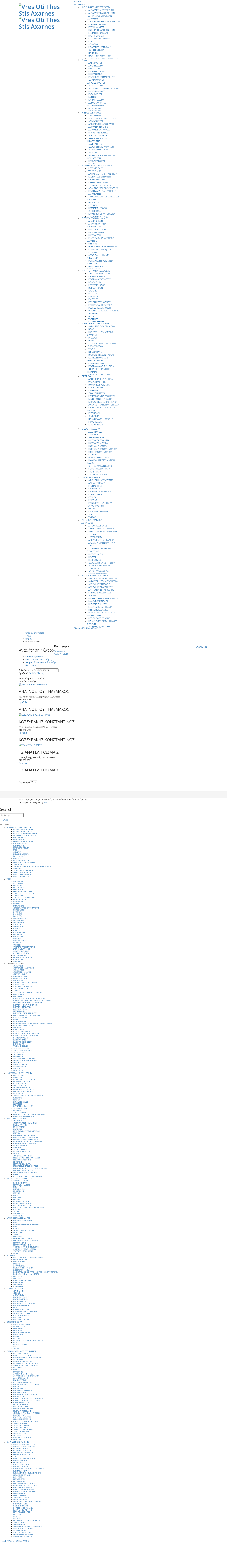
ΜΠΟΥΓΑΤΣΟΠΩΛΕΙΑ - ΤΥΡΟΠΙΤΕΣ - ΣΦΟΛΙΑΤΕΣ (104, 312)
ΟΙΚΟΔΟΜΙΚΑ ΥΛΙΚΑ (20, 1500)
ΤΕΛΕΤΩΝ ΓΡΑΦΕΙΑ (19, 1052)
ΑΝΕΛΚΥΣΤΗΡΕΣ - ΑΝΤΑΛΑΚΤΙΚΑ (103, 581)
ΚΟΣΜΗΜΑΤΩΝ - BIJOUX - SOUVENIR (99, 251)
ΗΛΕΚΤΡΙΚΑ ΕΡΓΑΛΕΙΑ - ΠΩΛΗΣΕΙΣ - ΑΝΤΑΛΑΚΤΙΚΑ (30, 1168)
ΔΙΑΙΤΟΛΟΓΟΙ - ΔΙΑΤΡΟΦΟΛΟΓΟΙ (103, 88)
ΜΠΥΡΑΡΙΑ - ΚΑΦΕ (96, 285)
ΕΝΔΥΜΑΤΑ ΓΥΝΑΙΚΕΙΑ (98, 440)
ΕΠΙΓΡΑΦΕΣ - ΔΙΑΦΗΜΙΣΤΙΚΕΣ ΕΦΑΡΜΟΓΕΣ (28, 1384)
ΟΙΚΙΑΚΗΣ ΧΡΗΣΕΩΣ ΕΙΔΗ (22, 1419)
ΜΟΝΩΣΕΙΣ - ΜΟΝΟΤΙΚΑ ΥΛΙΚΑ (23, 1489)
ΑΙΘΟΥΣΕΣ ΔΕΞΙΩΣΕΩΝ (99, 273)
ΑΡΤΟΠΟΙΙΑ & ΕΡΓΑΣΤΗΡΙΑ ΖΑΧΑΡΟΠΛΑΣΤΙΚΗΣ (100, 380)
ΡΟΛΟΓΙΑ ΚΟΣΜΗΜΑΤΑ (99, 468)
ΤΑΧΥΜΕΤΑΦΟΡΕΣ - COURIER (22, 1050)
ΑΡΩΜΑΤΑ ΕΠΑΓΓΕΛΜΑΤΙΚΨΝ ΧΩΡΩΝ (101, 544)
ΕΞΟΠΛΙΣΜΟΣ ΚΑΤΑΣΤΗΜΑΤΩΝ (23, 1382)
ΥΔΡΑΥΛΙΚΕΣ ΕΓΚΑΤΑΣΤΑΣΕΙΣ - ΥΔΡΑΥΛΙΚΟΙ (27, 1527)
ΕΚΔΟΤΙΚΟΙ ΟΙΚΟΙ (96, 161)
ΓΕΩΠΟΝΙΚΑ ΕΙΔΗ (96, 554)
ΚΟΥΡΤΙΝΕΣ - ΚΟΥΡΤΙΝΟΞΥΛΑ (23, 1409)
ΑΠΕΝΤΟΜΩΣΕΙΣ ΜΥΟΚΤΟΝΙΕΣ (102, 118)
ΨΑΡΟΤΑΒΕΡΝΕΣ (18, 1214)
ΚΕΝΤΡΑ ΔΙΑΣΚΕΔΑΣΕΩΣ (99, 279)
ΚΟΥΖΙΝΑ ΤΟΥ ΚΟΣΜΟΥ (99, 302)
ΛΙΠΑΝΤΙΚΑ (93, 44)
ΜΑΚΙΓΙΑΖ (92, 500)
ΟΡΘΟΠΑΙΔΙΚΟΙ (18, 922)
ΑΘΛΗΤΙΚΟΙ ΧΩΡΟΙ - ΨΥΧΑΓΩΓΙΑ (103, 188)
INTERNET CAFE (95, 168)
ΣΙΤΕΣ (15, 1516)
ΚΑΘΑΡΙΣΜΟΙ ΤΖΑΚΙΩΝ (21, 1009)
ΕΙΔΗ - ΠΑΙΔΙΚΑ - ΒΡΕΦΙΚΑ (100, 451)
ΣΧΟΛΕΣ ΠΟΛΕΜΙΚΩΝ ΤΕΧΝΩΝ (102, 343)
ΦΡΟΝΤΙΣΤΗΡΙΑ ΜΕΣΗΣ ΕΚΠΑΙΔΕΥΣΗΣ (98, 370)
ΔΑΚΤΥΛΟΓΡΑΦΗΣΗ (97, 135)
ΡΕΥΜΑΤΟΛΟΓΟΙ (18, 937)
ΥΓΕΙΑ (84, 59)
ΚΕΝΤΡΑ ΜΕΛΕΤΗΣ (96, 363)
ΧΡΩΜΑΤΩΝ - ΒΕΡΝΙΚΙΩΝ (21, 1152)
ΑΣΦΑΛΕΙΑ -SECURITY (98, 126)
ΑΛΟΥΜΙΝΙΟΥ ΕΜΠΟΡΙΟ (99, 584)
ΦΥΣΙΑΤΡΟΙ (17, 939)
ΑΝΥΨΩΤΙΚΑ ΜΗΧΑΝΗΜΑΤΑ (22, 1156)
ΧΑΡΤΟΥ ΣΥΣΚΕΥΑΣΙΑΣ (20, 1150)
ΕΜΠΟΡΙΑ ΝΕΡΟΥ (96, 232)
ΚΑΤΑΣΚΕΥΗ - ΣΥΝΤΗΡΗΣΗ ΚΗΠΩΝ (25, 1013)
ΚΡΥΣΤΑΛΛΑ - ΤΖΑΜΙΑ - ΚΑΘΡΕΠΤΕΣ (25, 1483)
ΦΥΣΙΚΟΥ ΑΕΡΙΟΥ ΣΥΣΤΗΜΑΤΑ (23, 1529)
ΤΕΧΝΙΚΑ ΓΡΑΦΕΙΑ (19, 1522)
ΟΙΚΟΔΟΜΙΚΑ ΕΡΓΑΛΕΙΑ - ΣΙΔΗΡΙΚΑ (25, 1172)
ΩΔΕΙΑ (15, 1253)
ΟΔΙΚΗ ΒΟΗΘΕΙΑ (96, 50)
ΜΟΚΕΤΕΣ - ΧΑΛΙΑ (19, 1415)
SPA (90, 514)
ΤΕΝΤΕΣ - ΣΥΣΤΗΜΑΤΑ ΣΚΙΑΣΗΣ (23, 1429)
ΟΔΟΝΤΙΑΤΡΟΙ (18, 916)
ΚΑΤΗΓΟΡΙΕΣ (80, 4)
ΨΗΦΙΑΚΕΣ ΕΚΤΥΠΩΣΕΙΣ (21, 1067)
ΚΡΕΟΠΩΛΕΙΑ (94, 413)
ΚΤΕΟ (90, 41)
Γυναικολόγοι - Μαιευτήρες (38, 659)
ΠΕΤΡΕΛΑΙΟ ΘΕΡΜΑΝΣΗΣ (21, 1032)
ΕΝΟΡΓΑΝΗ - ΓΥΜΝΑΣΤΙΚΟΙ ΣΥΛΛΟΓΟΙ (100, 333)
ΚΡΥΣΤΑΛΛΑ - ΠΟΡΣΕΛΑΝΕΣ (22, 1411)
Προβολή (23, 673)
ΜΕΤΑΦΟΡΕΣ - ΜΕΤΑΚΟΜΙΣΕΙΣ (23, 1026)
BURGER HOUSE (95, 287)
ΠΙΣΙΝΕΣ (92, 340)
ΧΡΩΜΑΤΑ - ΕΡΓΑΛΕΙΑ (20, 1531)
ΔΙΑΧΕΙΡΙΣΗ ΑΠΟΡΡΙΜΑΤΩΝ (101, 146)
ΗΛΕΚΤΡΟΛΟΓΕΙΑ (96, 35)
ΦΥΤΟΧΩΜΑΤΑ (95, 537)
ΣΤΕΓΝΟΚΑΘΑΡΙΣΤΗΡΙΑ (21, 1011)
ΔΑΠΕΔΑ (92, 595)
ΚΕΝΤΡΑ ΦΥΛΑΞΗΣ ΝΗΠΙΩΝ (101, 366)
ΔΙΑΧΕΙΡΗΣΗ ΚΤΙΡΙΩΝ (98, 149)
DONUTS (92, 293)
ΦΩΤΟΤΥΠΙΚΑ (17, 1063)
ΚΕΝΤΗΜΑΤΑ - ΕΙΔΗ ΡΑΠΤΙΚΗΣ (102, 191)
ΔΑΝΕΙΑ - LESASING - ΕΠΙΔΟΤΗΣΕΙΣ (97, 140)
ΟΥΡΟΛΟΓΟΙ (17, 924)
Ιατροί (28, 638)
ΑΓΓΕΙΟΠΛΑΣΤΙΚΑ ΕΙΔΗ (98, 525)
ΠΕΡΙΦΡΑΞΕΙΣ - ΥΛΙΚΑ (20, 1504)
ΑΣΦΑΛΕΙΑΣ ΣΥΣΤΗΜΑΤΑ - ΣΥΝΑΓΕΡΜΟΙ (100, 550)
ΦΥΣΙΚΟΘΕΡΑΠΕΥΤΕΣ (20, 941)
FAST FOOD (93, 296)
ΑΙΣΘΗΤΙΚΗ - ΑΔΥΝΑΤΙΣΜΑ (100, 480)
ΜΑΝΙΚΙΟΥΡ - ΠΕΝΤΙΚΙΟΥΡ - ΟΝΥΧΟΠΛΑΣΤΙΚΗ (100, 504)
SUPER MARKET (18, 1287)
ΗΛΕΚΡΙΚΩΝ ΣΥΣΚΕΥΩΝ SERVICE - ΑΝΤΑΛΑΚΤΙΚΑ (29, 999)
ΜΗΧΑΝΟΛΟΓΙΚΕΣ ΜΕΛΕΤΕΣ (22, 1487)
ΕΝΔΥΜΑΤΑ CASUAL (97, 446)
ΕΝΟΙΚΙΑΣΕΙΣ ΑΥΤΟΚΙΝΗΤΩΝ (101, 30)
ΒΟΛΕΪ (91, 329)
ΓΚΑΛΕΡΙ (92, 557)
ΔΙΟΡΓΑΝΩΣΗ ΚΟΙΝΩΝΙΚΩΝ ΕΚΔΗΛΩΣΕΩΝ (101, 157)
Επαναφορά (201, 646)
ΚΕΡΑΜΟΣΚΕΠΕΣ (19, 1479)
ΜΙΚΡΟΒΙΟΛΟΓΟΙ (96, 108)
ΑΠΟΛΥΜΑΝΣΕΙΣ (95, 121)
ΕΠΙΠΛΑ (16, 1386)
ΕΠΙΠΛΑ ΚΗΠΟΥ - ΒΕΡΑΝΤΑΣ (22, 1390)
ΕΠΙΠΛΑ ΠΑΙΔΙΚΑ (19, 1397)
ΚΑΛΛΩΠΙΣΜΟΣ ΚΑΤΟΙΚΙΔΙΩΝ (101, 213)
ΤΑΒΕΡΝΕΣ (93, 319)
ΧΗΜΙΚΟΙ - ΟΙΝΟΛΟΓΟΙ (21, 1065)
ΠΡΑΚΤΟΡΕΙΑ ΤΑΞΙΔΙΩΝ (21, 1038)
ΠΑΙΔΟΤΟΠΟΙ (94, 202)
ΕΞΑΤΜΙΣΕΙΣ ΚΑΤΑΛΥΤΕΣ (99, 33)
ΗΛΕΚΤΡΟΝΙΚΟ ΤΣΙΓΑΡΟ (99, 457)
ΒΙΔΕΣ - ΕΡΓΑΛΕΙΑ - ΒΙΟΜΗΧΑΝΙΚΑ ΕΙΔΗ (26, 1158)
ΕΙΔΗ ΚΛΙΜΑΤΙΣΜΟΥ (20, 1380)
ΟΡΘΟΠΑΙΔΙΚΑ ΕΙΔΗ (20, 955)
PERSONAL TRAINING (98, 511)
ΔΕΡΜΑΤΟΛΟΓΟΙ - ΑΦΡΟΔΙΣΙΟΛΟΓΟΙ (96, 81)
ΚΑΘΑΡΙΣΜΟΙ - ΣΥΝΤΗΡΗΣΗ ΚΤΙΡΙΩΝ (25, 1005)
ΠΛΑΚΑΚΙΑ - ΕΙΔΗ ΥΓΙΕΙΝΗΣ (22, 1510)
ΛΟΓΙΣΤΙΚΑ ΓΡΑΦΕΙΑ (20, 1017)
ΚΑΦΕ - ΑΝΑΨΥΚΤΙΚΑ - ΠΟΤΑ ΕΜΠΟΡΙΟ (101, 409)
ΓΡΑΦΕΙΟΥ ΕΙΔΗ (95, 560)
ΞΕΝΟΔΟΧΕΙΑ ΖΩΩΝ (20, 1108)
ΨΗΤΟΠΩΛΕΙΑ (18, 1216)
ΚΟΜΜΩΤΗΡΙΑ (95, 494)
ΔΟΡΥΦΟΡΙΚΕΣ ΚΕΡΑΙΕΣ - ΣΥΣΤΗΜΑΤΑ (99, 567)
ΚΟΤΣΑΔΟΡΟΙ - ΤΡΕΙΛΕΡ (99, 38)
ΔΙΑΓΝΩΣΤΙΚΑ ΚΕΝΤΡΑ (21, 953)
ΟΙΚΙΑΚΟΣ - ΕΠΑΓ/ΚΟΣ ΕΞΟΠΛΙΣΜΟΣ (91, 521)
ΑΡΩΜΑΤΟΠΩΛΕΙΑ (96, 483)
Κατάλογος (38, 673)
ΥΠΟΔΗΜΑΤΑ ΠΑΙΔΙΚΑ (98, 474)
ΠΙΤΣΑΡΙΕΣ (93, 316)
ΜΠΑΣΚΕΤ (92, 337)
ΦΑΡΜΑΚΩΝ (17, 1148)
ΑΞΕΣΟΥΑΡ (93, 434)
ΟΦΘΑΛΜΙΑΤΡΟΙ (18, 926)
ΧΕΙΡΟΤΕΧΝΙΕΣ (94, 193)
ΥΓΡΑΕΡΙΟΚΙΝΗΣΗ (19, 864)
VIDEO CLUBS (94, 171)
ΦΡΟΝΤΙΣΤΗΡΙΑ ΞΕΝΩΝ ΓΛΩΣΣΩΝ (24, 1249)
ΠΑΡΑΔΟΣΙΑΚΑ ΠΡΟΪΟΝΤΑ (100, 418)
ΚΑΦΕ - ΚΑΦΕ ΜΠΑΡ (97, 276)
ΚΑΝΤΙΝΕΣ (93, 299)
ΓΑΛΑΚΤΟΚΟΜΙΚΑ (96, 387)
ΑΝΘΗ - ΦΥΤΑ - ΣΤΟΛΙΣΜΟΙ (101, 528)
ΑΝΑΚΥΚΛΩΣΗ (95, 115)
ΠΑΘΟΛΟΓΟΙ (17, 929)
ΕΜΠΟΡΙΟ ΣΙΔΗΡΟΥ (97, 604)
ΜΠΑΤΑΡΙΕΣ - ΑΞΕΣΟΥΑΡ (99, 47)
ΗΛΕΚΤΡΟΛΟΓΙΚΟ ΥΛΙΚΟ (99, 618)
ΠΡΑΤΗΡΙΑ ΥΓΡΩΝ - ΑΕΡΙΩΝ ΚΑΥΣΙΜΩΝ (26, 1034)
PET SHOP (93, 205)
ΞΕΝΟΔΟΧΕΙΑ (17, 1028)
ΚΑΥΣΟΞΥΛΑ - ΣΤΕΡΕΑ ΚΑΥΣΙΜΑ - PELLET (26, 1015)
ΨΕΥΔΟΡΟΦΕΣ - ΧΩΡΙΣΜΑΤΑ (22, 1537)
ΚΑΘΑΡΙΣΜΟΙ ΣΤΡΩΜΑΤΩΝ (22, 1007)
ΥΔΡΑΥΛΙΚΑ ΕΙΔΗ (19, 1525)
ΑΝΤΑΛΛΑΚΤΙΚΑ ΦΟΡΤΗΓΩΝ (101, 13)
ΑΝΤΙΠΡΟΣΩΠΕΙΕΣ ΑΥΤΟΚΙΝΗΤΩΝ (104, 21)
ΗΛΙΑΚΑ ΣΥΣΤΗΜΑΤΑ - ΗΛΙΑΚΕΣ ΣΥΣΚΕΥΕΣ (102, 622)
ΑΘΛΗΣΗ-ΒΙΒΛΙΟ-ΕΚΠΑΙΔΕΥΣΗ (96, 323)
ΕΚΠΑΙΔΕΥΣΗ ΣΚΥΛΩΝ (98, 208)
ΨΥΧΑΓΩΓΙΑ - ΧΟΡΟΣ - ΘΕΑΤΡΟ (23, 1251)
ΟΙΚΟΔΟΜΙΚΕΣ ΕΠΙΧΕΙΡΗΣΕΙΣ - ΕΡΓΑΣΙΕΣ (27, 1502)
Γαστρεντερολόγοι (34, 656)
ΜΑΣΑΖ (91, 508)
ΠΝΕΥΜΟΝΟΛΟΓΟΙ (19, 933)
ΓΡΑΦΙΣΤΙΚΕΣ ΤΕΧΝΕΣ (98, 132)
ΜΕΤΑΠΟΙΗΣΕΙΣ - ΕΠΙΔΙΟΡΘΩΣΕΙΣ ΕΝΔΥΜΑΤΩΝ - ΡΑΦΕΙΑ (32, 1024)
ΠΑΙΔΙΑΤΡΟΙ (17, 931)
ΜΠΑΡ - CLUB (94, 282)
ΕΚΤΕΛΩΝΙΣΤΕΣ (18, 997)
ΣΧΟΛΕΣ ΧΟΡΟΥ (95, 346)
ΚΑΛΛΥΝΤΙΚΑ (94, 488)
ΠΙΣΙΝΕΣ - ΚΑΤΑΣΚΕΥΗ (20, 1506)
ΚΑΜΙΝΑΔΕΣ (17, 1477)
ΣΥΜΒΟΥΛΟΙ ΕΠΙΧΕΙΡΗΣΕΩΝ (22, 1042)
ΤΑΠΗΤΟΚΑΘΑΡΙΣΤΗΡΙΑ (21, 1048)
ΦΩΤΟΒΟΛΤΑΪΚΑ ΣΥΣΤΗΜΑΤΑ (23, 1535)
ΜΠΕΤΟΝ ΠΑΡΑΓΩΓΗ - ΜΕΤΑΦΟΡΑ (24, 1492)
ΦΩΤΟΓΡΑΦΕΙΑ (18, 1056)
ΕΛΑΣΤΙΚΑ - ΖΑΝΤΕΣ (97, 24)
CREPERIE (92, 290)
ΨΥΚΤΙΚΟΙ (16, 1069)
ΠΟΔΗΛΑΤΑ (17, 1110)
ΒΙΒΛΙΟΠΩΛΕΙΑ (95, 352)
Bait (46, 802)
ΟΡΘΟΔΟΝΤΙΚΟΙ (18, 920)
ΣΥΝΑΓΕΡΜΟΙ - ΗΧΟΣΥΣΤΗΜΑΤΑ (103, 58)
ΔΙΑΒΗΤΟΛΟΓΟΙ (95, 85)
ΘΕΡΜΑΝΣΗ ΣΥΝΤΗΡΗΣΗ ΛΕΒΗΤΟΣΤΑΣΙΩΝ (27, 1003)
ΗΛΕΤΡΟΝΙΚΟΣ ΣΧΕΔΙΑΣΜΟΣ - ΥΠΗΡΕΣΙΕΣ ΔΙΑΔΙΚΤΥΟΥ (32, 1001)
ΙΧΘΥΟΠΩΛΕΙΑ (95, 421)
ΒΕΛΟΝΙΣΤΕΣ (94, 68)
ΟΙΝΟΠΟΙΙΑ (93, 416)
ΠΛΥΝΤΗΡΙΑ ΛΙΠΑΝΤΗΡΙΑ (99, 55)
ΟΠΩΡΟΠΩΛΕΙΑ (95, 424)
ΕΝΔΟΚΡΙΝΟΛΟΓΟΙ (97, 91)
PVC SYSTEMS (17, 1514)
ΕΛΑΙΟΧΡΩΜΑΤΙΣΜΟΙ (98, 601)
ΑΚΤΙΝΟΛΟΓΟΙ (95, 62)
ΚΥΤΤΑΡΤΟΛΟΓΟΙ (96, 99)
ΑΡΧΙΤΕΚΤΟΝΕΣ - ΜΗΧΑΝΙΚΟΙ (101, 589)
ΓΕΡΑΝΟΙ (16, 1174)
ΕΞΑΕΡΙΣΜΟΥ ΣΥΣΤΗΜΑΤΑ (100, 607)
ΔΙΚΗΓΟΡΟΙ (93, 152)
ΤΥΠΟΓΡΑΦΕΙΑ (18, 1054)
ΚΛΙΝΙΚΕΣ (92, 97)
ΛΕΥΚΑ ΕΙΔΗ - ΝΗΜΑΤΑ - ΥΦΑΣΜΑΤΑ (99, 256)
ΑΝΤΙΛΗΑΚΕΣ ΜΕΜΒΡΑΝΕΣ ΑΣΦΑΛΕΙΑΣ (100, 17)
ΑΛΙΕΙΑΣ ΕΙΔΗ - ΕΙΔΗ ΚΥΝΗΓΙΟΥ (102, 173)
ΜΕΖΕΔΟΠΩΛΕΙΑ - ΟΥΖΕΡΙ (100, 307)
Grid (31, 673)
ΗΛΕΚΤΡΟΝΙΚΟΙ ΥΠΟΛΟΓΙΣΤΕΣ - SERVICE (26, 1401)
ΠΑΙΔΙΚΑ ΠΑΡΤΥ (18, 1030)
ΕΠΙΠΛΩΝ (92, 243)
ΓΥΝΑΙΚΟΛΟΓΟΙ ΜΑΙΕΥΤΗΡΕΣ (101, 77)
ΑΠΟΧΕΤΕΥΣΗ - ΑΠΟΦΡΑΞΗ (101, 124)
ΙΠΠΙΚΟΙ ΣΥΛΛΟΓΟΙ (96, 179)
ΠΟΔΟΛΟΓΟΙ (17, 935)
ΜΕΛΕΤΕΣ (16, 1019)
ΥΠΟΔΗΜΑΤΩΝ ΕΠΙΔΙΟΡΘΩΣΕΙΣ (24, 1059)
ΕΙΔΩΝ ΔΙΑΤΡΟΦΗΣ (97, 229)
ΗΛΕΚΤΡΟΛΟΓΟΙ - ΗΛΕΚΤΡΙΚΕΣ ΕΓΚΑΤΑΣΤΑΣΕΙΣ (101, 614)
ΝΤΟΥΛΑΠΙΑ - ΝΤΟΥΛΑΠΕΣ (22, 1417)
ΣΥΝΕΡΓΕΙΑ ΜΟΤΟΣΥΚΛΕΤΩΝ (23, 875)
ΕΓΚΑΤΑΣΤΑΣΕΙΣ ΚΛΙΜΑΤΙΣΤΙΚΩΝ (103, 598)
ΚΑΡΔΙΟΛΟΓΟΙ (95, 94)
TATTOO (92, 517)
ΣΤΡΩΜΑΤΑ (17, 1436)
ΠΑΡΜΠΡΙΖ (93, 53)
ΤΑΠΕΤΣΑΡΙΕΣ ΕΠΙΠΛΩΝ (21, 1425)
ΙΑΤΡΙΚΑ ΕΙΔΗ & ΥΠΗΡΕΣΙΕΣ (22, 957)
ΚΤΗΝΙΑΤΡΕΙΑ (18, 959)
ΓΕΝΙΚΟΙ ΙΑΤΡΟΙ (95, 74)
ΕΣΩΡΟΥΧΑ (93, 454)
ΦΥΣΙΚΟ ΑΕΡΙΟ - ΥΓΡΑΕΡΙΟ (22, 1438)
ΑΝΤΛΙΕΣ (16, 1154)
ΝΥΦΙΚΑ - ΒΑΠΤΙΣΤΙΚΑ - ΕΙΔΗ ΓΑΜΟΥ (101, 461)
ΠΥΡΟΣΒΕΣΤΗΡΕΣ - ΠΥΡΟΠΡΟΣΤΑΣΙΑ (25, 1421)
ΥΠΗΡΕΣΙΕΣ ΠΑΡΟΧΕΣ (91, 112)
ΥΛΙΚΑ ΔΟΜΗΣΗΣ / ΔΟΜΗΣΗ (95, 575)
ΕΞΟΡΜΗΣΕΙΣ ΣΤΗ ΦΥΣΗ (99, 176)
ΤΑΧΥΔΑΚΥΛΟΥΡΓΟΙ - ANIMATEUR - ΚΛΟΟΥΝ (104, 198)
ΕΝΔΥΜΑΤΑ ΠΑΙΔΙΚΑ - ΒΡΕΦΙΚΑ (102, 448)
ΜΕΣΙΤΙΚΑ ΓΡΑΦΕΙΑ (19, 1022)
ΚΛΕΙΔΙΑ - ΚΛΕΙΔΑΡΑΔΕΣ (21, 1407)
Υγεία (28, 635)
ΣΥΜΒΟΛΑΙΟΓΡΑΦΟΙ (20, 1040)
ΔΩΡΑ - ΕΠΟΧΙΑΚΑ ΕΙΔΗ (99, 571)
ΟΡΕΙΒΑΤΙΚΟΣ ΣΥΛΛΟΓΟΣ (100, 182)
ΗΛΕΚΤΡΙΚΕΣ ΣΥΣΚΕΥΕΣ (21, 1403)
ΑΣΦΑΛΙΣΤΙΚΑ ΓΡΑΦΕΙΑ (99, 129)
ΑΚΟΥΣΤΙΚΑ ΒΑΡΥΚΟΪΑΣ (21, 951)
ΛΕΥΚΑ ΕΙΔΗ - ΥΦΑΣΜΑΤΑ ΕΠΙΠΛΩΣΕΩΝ (26, 1413)
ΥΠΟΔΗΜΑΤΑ (94, 471)
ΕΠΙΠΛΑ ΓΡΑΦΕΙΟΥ (19, 1388)
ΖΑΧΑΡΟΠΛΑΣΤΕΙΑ (96, 393)
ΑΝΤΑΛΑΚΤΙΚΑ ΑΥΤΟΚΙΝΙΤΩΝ (101, 10)
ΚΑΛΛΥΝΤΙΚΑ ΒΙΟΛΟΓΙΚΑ (99, 491)
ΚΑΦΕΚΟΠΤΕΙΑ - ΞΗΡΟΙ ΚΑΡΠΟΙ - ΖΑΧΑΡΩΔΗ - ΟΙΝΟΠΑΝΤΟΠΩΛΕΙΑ (103, 403)
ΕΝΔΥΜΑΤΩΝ (94, 235)
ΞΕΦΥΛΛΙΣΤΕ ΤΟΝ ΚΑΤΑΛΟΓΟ (87, 628)
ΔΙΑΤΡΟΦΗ (87, 376)
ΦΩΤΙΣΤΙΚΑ (17, 1440)
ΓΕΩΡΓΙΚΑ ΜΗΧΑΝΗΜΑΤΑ (22, 1164)
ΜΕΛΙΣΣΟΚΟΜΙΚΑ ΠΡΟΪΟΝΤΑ (101, 396)
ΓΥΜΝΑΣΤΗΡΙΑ (95, 485)
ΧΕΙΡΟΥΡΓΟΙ (17, 943)
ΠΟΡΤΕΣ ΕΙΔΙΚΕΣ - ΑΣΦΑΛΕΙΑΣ (23, 1508)
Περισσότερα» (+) (33, 665)
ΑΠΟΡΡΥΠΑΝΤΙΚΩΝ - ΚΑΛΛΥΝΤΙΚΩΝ (97, 225)
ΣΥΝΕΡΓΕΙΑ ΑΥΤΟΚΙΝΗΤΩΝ (22, 873)
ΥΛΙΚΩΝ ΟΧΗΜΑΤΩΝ (20, 1146)
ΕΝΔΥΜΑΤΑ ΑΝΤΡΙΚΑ (98, 443)
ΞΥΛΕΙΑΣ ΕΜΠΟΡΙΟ (19, 1494)
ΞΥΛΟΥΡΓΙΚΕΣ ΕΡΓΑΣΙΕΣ (21, 1498)
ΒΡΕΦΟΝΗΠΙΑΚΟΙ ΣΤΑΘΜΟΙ (101, 354)
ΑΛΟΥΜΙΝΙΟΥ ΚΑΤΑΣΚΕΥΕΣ (100, 587)
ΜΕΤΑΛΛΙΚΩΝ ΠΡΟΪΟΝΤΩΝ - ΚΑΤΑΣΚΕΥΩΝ (100, 262)
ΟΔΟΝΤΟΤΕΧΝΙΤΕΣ (19, 918)
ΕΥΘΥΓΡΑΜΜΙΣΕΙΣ (96, 27)
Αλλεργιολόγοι (61, 653)
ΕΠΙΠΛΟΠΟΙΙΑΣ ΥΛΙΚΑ (98, 609)
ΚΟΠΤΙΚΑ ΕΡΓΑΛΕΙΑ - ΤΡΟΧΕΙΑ (23, 1170)
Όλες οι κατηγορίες (34, 632)
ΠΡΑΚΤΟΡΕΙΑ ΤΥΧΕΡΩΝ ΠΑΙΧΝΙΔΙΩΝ (25, 1036)
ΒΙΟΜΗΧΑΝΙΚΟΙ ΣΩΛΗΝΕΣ (22, 1160)
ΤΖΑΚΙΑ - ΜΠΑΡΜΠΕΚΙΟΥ (21, 1432)
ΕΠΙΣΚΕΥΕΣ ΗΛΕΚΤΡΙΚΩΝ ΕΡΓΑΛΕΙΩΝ (25, 1166)
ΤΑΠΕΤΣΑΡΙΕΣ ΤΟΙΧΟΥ (20, 1428)
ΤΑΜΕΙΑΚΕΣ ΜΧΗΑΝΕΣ (20, 1046)
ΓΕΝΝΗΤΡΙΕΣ (17, 1162)
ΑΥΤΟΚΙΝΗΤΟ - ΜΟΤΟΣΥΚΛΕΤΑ (96, 7)
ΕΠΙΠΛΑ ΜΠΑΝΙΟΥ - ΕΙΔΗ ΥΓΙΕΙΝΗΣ (25, 1395)
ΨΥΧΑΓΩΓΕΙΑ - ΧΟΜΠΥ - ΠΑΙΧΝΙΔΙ (97, 165)
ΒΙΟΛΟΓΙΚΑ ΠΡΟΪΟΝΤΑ (99, 384)
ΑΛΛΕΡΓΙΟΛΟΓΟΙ (95, 65)
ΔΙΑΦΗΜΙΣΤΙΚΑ (95, 144)
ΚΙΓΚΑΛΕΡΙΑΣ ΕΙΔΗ (19, 1481)
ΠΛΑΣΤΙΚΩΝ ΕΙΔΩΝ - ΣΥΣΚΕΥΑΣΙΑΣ (97, 268)
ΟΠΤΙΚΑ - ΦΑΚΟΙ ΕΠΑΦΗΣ (100, 465)
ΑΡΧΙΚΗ (77, 1)
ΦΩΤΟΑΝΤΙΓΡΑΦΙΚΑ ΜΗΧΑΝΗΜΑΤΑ (25, 1061)
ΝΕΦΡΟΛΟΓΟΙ (17, 914)
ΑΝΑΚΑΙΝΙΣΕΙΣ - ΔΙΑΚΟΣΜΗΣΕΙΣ (102, 578)
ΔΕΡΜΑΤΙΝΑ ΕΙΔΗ (96, 437)
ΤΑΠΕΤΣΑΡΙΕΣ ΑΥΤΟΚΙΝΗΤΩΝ (23, 871)
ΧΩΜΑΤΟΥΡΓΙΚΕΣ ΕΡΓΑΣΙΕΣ (22, 1533)
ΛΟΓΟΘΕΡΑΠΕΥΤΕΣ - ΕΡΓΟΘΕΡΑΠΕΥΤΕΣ (97, 104)
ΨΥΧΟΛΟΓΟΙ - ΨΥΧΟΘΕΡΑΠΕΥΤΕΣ (24, 947)
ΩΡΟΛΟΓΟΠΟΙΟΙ (18, 1071)
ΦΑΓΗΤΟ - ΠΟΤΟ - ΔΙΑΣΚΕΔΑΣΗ (97, 270)
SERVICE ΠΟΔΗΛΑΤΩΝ (20, 1112)
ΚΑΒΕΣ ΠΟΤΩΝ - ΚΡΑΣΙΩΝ (100, 399)
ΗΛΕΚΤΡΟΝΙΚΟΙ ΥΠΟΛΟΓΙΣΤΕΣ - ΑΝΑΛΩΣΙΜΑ (28, 1399)
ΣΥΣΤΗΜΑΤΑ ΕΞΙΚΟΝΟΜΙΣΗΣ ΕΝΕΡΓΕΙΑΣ (27, 1520)
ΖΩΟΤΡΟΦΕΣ (94, 211)
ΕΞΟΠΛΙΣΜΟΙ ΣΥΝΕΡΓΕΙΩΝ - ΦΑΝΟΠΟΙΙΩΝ (27, 1176)
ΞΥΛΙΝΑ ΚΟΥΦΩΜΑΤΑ (20, 1496)
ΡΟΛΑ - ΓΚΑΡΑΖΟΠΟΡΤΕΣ (21, 1512)
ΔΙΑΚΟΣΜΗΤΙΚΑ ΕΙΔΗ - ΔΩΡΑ (101, 562)
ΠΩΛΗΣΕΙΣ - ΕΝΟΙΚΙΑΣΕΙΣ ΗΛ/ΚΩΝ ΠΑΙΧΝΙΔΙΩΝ (29, 1114)
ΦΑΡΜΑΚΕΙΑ (17, 962)
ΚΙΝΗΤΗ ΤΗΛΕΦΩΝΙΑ (20, 1405)
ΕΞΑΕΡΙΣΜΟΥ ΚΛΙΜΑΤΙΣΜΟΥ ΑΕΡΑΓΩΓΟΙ (100, 239)
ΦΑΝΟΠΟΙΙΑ (17, 869)
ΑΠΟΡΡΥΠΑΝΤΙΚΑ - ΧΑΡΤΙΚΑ (101, 540)
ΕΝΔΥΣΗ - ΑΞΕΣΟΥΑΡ (91, 428)
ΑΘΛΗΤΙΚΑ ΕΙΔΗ (95, 431)
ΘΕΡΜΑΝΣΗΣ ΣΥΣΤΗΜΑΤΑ (22, 1475)
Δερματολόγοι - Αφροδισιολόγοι (41, 662)
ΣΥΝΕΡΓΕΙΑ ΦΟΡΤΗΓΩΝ (21, 877)
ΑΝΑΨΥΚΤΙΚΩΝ (95, 221)
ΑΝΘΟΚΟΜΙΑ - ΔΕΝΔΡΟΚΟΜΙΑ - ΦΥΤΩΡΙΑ (102, 533)
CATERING (93, 390)
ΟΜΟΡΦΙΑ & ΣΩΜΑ (91, 477)
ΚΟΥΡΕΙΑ (92, 497)
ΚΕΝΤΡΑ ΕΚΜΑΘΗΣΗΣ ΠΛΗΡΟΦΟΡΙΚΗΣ (97, 359)
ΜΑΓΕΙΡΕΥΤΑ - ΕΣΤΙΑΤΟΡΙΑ (100, 305)
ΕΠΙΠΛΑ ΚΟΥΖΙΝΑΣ (19, 1392)
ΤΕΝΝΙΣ (91, 349)
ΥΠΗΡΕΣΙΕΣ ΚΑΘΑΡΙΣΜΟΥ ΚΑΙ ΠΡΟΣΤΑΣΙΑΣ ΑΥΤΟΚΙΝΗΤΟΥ (32, 866)
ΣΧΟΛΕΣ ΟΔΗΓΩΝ (19, 1044)
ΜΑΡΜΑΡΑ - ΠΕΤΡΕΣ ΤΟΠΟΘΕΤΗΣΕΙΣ (25, 1485)
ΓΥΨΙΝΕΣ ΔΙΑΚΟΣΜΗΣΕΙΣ (99, 592)
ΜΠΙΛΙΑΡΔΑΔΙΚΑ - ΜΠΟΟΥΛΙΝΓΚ (24, 1116)
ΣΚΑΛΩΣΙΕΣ (17, 1518)
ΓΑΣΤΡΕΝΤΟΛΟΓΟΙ (97, 71)
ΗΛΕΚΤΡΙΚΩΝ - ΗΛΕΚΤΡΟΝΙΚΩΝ (102, 246)
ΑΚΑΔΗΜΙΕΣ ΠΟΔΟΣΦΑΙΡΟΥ (101, 326)
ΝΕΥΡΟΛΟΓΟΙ (17, 912)
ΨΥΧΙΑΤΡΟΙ (17, 945)
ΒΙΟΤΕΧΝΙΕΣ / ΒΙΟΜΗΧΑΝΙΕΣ (95, 218)
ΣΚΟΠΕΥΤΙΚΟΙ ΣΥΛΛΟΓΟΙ (99, 185)
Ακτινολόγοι (60, 651)
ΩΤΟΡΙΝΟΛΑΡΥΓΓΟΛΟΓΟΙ (21, 949)
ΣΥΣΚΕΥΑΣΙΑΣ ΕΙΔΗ (19, 1434)
